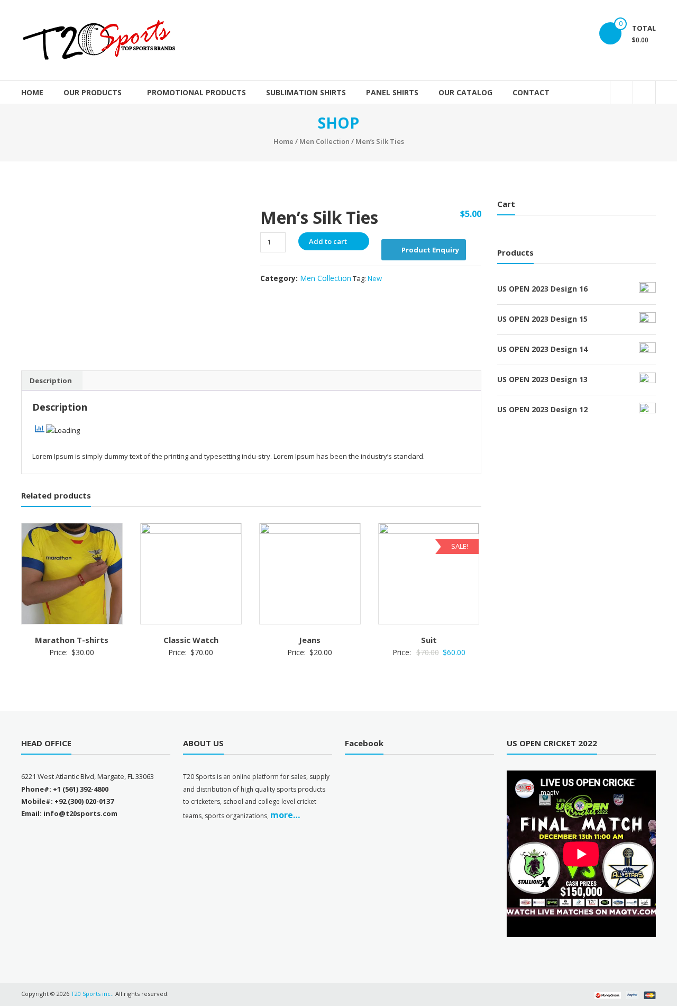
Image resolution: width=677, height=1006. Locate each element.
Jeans (310, 640)
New (375, 278)
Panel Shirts (392, 92)
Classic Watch (190, 640)
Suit (429, 640)
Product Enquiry (430, 250)
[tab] (51, 380)
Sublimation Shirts (306, 92)
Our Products (92, 92)
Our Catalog (465, 92)
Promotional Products (196, 92)
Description (51, 380)
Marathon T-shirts (71, 640)
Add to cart (328, 241)
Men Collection (324, 141)
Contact (531, 92)
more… (285, 815)
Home (32, 92)
